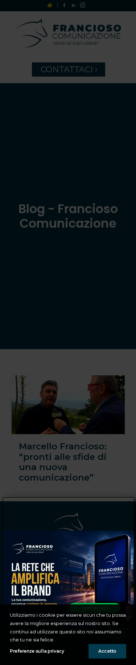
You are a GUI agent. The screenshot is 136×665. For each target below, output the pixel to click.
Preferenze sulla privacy (37, 651)
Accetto (107, 651)
